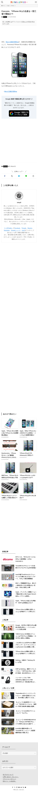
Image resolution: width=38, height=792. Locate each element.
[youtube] (19, 787)
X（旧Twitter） (8, 228)
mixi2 (23, 230)
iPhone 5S (13, 166)
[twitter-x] (15, 787)
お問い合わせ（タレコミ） (11, 777)
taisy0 (19, 202)
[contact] (25, 787)
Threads (23, 228)
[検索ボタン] (2, 2)
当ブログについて (8, 774)
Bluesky (30, 228)
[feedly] (21, 787)
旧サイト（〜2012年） (9, 781)
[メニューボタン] (36, 2)
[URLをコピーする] (33, 176)
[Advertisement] (19, 33)
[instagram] (17, 787)
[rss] (23, 787)
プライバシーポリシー (9, 779)
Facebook (17, 228)
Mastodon (7, 230)
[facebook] (12, 787)
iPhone (5, 16)
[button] (5, 176)
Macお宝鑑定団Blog (12, 42)
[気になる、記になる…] (19, 2)
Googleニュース (15, 230)
